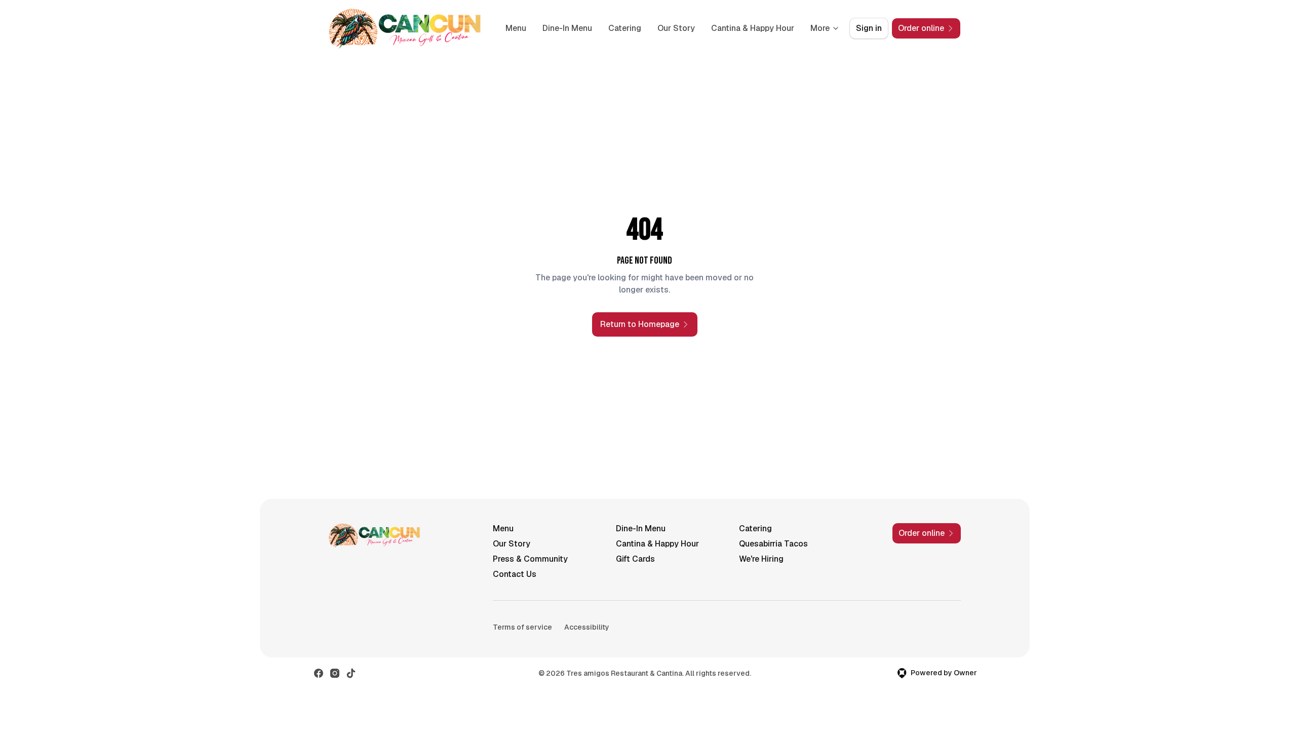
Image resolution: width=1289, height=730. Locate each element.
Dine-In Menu (567, 28)
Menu (515, 28)
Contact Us (514, 574)
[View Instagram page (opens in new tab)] (335, 673)
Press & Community (530, 559)
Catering (624, 28)
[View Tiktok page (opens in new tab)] (351, 673)
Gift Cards (635, 559)
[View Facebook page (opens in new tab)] (319, 673)
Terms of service (522, 627)
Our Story (676, 28)
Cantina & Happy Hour (752, 28)
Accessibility (586, 627)
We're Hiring (761, 559)
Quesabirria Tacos (773, 543)
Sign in (869, 28)
